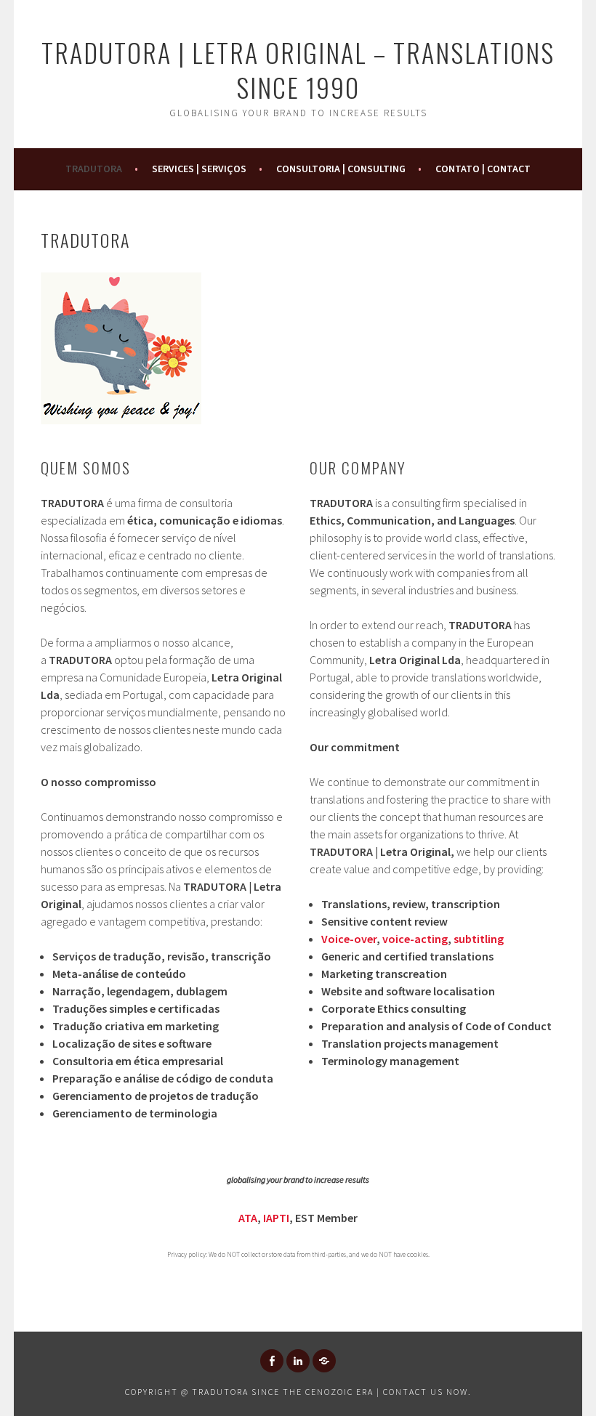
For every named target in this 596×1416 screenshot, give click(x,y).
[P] (324, 1360)
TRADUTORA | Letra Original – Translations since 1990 (298, 69)
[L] (298, 1360)
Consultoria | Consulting (341, 168)
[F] (271, 1360)
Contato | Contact (483, 168)
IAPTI (276, 1217)
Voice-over (348, 938)
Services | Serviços (199, 168)
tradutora (93, 168)
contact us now (425, 1391)
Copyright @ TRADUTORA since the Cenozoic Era (249, 1391)
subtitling (479, 938)
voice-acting (415, 938)
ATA (247, 1217)
